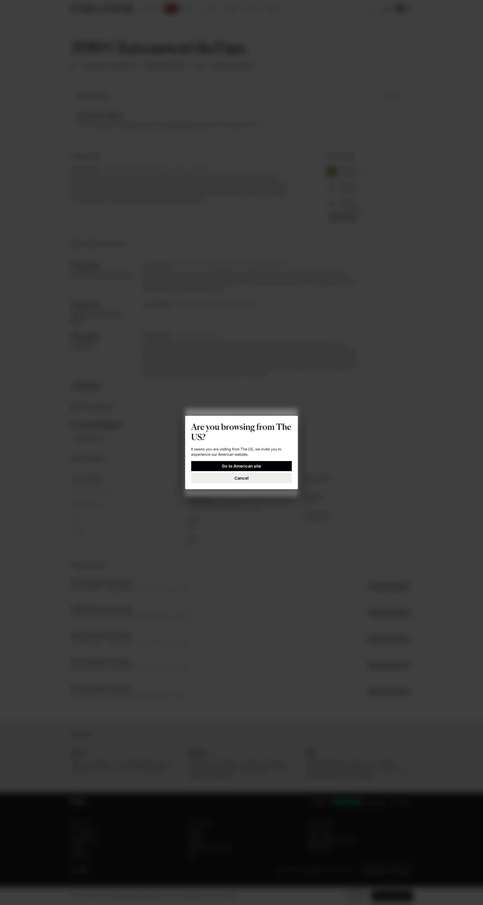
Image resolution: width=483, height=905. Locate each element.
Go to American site (241, 466)
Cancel (241, 478)
